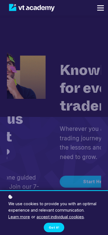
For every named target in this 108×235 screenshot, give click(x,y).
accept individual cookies (60, 216)
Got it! (54, 227)
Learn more (19, 216)
